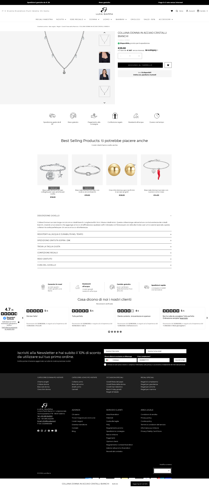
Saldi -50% (149, 19)
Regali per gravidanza (149, 384)
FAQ (108, 425)
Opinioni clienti (112, 441)
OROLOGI (135, 19)
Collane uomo (77, 382)
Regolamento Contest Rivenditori (119, 445)
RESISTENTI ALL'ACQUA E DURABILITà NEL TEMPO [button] (60, 234)
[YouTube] (52, 431)
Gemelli (75, 389)
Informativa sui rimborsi (150, 428)
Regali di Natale (112, 392)
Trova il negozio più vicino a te (83, 418)
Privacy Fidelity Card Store (151, 431)
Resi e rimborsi (112, 435)
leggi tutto (184, 318)
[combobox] (108, 360)
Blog (74, 431)
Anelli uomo (76, 387)
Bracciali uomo (78, 384)
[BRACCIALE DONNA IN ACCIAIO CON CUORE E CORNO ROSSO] (156, 169)
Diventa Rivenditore (16, 11)
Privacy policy (146, 418)
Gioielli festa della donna (115, 384)
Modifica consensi (166, 464)
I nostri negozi (77, 421)
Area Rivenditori (112, 414)
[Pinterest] (49, 431)
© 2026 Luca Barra (44, 473)
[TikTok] (45, 431)
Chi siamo (44, 11)
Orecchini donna (44, 389)
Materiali (109, 418)
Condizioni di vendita (149, 414)
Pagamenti (110, 438)
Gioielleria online (42, 26)
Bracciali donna (43, 387)
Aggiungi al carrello (140, 65)
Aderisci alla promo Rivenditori (118, 448)
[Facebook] (38, 431)
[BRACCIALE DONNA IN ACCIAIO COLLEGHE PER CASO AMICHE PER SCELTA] (52, 169)
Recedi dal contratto (114, 451)
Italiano (161, 471)
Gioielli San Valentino (114, 387)
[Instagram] (42, 431)
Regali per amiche (148, 387)
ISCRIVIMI (180, 360)
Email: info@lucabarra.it (46, 421)
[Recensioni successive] (207, 318)
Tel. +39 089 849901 (44, 416)
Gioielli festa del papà (114, 382)
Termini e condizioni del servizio (153, 425)
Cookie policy (146, 421)
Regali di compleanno (149, 382)
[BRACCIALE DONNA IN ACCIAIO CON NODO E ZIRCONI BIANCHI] (87, 169)
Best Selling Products (80, 140)
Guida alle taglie (112, 421)
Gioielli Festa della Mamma (70, 26)
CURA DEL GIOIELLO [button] (46, 265)
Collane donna (43, 384)
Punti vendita (32, 11)
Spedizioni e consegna (115, 431)
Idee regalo (52, 26)
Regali (59, 26)
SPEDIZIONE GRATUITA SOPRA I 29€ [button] (53, 240)
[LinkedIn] (56, 431)
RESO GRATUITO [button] (44, 259)
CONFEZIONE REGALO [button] (47, 253)
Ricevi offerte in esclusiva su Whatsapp (118, 356)
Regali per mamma (148, 389)
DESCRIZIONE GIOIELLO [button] (48, 216)
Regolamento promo (114, 428)
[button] (104, 32)
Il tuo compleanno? (144, 356)
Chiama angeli (43, 382)
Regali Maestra (44, 19)
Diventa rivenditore (79, 425)
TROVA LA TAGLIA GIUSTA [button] (48, 246)
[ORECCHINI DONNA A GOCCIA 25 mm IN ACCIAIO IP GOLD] (121, 169)
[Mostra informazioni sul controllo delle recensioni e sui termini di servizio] (19, 322)
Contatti (75, 428)
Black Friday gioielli (113, 389)
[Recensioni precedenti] (22, 318)
